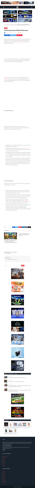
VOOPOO (4, 458)
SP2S (3, 463)
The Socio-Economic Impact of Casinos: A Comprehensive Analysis (24, 234)
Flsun (3, 477)
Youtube (4, 450)
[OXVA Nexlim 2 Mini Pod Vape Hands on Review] (5, 377)
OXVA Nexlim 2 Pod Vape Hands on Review (16, 381)
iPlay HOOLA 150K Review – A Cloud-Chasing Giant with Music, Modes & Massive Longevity (19, 391)
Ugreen (4, 482)
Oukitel (4, 480)
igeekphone (19, 486)
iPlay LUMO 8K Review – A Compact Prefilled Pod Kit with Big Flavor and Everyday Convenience (19, 386)
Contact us (4, 445)
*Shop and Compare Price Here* (7, 448)
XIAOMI (16, 373)
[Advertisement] (17, 51)
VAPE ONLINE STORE (6, 456)
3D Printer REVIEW (11, 373)
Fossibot (4, 474)
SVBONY (4, 471)
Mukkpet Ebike (5, 481)
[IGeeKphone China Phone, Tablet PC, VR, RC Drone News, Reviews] (17, 7)
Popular (6, 373)
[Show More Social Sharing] (23, 35)
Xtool (3, 479)
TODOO (4, 465)
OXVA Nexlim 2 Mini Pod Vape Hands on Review (17, 377)
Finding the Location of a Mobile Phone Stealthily (11, 253)
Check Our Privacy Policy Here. (7, 446)
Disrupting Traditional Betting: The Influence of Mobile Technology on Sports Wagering (11, 241)
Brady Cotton (9, 32)
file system (22, 41)
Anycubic (4, 478)
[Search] (31, 7)
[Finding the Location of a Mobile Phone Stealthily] (10, 247)
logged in (10, 259)
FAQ (6, 28)
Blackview (4, 473)
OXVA (3, 459)
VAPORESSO (4, 457)
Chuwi (3, 472)
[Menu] (3, 7)
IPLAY (3, 464)
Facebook (4, 449)
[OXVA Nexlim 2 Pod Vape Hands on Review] (5, 381)
